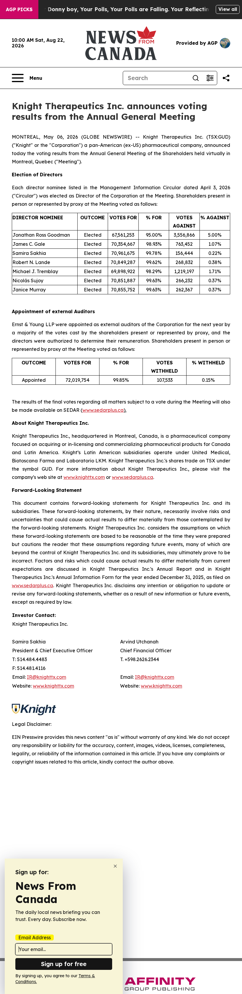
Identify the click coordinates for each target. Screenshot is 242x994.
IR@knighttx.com (46, 677)
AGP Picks (19, 9)
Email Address (34, 937)
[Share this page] (226, 78)
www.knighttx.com (84, 477)
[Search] (196, 78)
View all (227, 9)
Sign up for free (63, 964)
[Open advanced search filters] (210, 78)
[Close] (115, 866)
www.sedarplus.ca (103, 410)
